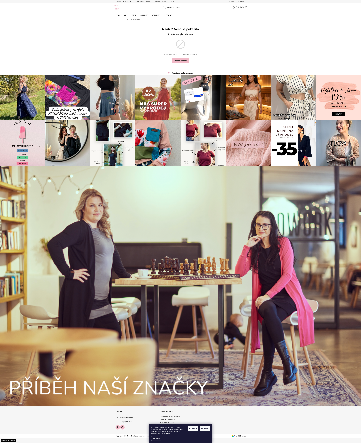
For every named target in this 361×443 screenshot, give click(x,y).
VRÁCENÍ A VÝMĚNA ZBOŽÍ (124, 1)
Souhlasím (204, 429)
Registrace (241, 1)
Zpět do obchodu (180, 61)
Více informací (165, 434)
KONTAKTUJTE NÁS (160, 1)
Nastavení (156, 438)
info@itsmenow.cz (126, 418)
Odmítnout (193, 429)
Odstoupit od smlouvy (8, 440)
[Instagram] (122, 427)
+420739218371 (126, 422)
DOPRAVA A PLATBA (143, 1)
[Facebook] (118, 427)
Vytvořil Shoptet (240, 436)
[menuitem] (118, 15)
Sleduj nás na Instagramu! (182, 73)
